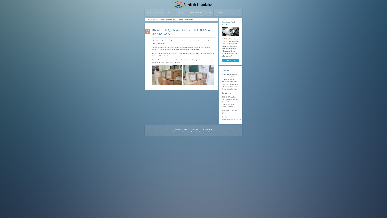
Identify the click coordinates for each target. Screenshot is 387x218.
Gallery (208, 12)
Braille (180, 12)
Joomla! (172, 132)
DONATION (219, 12)
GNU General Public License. (208, 132)
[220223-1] (167, 75)
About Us (159, 12)
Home (149, 12)
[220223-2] (198, 75)
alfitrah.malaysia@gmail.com (231, 119)
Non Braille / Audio (194, 12)
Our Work (170, 12)
